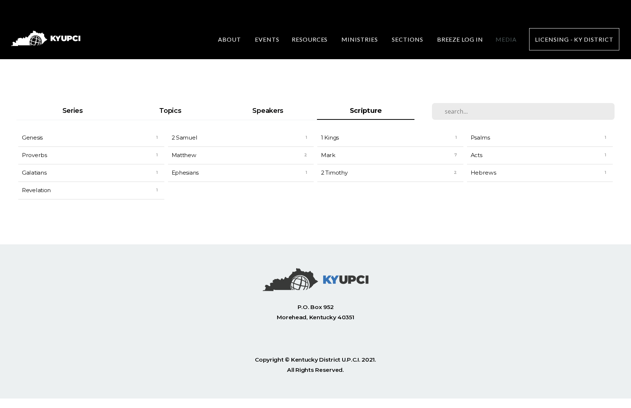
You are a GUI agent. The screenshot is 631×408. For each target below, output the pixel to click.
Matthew (184, 155)
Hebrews (483, 172)
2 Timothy (334, 172)
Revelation (36, 190)
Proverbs (34, 155)
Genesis (32, 137)
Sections (408, 39)
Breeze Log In (460, 39)
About (230, 39)
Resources (310, 39)
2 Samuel (185, 137)
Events (267, 39)
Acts (476, 155)
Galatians (34, 172)
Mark (328, 155)
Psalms (480, 137)
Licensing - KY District (574, 39)
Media (506, 39)
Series (72, 110)
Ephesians (185, 172)
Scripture (366, 110)
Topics (170, 110)
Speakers (267, 110)
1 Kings (330, 137)
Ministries (360, 39)
